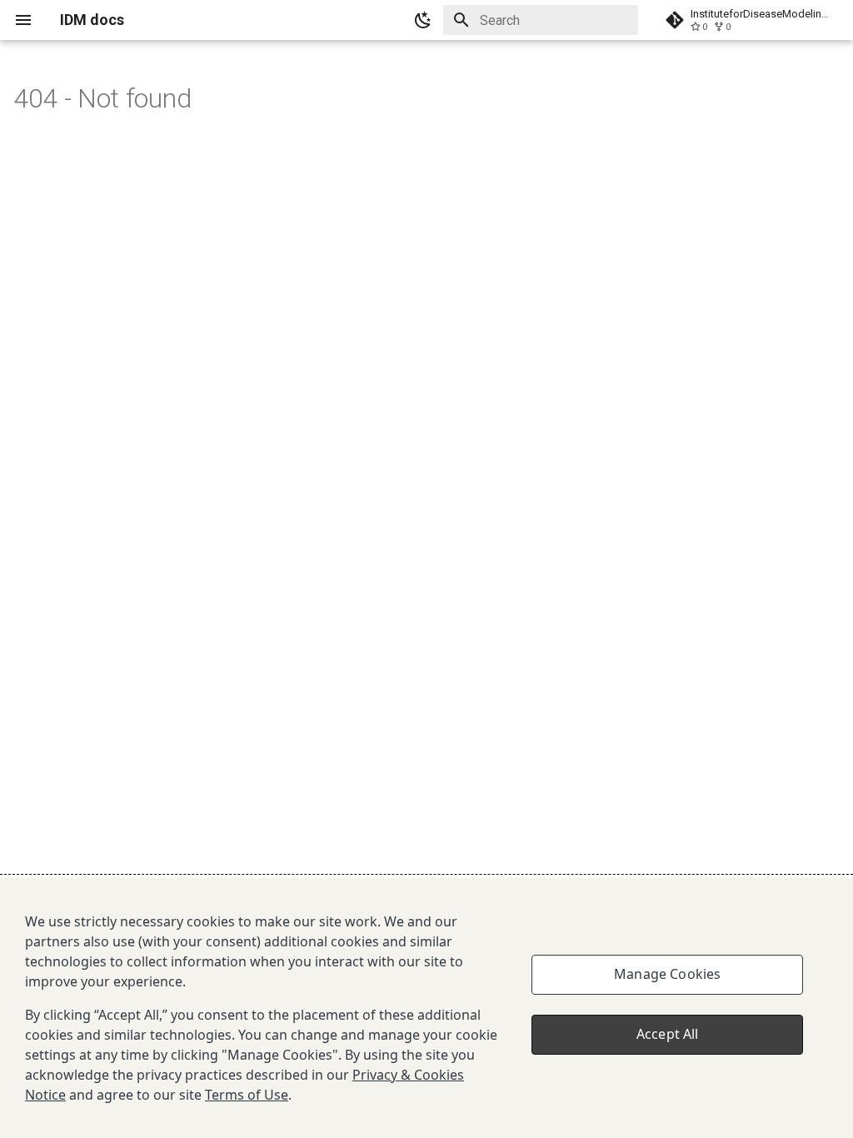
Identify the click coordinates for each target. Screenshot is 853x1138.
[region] (426, 1008)
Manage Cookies (667, 974)
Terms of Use (246, 1095)
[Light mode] (423, 20)
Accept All (667, 1034)
